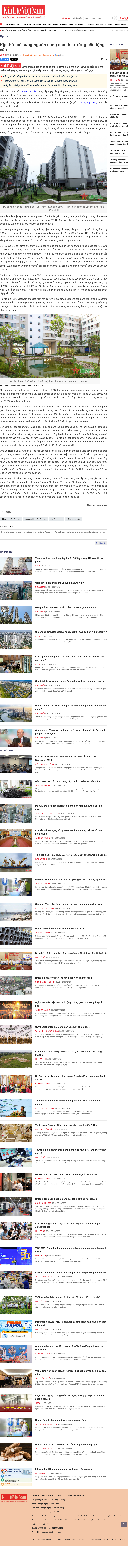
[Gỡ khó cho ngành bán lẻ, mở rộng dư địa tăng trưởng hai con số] (16, 1280)
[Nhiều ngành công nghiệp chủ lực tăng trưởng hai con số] (16, 1206)
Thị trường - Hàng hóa (42, 24)
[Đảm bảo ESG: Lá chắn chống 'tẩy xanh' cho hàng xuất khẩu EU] (16, 789)
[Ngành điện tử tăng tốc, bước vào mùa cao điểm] (16, 1427)
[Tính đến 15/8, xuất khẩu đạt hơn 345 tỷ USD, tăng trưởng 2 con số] (16, 862)
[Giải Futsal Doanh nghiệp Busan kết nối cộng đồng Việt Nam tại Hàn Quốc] (16, 1354)
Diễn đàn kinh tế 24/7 (13, 24)
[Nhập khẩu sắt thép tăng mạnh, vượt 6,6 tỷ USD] (16, 936)
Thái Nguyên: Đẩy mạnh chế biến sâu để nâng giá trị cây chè (67, 1297)
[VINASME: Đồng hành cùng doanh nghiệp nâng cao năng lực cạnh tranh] (16, 1256)
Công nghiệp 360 (43, 1203)
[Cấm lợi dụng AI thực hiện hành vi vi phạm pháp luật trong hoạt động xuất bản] (16, 1231)
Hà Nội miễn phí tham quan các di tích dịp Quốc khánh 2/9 (66, 1174)
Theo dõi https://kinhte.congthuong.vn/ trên (38, 55)
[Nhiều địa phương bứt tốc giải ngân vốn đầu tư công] (16, 985)
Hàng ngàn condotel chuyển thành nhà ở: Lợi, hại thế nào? (66, 607)
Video (38, 1403)
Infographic (41, 859)
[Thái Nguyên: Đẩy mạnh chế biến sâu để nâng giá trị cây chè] (16, 1305)
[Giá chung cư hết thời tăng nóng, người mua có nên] (16, 639)
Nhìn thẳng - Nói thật (45, 982)
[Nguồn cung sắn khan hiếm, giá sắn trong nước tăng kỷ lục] (16, 1452)
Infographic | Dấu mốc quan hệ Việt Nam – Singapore (63, 1469)
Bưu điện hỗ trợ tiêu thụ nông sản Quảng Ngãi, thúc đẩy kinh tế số (71, 953)
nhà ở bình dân (29, 91)
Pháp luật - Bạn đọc (77, 24)
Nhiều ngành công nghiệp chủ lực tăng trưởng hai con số (66, 1199)
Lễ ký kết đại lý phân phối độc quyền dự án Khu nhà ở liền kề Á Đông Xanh (40, 85)
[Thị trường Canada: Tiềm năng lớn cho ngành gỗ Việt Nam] (16, 1133)
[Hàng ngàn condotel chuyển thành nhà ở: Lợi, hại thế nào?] (16, 615)
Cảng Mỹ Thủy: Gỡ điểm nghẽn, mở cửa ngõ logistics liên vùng (69, 904)
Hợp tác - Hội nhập (60, 24)
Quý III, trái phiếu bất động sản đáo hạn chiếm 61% (27, 30)
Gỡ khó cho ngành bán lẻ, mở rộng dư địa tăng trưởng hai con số (70, 1272)
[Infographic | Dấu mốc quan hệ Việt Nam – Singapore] (16, 1477)
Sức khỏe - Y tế (42, 1378)
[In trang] (106, 59)
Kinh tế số (40, 957)
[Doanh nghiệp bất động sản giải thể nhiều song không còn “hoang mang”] (16, 713)
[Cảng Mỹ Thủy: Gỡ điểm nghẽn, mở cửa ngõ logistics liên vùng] (16, 912)
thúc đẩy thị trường (87, 102)
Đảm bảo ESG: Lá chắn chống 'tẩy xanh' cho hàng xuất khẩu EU (69, 781)
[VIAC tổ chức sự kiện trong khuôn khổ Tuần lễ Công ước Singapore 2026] (16, 764)
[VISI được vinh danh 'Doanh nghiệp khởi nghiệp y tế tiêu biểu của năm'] (16, 1378)
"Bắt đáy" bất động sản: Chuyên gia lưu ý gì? (59, 583)
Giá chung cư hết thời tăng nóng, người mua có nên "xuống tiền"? (71, 632)
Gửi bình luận (101, 543)
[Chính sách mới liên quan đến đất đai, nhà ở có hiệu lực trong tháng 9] (16, 1059)
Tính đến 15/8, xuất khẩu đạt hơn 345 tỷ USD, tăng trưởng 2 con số (71, 855)
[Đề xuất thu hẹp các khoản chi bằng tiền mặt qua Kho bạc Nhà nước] (16, 813)
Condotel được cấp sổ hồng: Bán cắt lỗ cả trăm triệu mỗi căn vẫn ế (71, 681)
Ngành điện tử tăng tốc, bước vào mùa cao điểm (61, 1420)
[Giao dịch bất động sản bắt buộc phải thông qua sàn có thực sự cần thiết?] (16, 664)
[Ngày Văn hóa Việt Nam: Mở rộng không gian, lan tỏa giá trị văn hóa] (16, 1010)
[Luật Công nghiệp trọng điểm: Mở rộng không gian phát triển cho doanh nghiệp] (16, 1403)
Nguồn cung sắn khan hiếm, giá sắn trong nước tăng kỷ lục (67, 1444)
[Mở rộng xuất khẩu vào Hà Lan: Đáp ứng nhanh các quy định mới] (16, 887)
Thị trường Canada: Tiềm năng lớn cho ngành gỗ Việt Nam (66, 1125)
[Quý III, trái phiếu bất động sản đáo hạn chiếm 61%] (16, 1034)
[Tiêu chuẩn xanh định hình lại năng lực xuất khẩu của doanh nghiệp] (16, 1108)
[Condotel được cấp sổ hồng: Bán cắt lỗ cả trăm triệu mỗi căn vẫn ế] (16, 689)
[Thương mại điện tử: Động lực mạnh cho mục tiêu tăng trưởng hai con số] (16, 1157)
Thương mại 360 (120, 24)
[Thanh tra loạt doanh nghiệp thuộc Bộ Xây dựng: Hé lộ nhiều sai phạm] (16, 566)
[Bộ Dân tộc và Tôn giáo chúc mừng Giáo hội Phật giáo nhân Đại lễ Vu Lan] (16, 1084)
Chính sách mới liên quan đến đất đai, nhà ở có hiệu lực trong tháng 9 (88, 30)
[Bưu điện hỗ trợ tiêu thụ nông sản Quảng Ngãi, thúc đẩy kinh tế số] (16, 961)
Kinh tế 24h (27, 24)
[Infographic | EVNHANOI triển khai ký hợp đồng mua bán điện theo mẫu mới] (16, 1329)
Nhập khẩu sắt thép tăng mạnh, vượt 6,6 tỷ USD (60, 928)
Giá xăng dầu (77, 18)
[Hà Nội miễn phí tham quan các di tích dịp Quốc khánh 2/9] (16, 1182)
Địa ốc (110, 24)
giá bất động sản (73, 519)
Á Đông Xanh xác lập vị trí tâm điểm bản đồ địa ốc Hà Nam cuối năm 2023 (40, 81)
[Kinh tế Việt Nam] (23, 12)
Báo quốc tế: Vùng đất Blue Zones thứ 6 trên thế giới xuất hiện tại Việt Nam (40, 76)
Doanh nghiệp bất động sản (35, 519)
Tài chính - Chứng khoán (96, 24)
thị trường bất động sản (11, 519)
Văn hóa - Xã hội (42, 838)
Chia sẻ (5, 59)
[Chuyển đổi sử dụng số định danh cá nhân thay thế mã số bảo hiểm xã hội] (16, 838)
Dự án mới (40, 587)
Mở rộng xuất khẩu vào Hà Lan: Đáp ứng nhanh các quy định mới (70, 879)
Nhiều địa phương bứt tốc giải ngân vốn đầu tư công (63, 978)
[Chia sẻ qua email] (102, 59)
